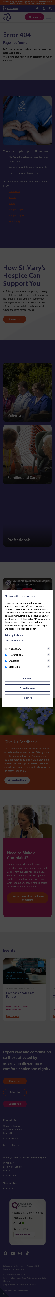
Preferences (16, 655)
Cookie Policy (14, 640)
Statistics (14, 661)
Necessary (15, 649)
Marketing (14, 667)
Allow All (27, 678)
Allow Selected (27, 688)
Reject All (27, 697)
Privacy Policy (14, 635)
